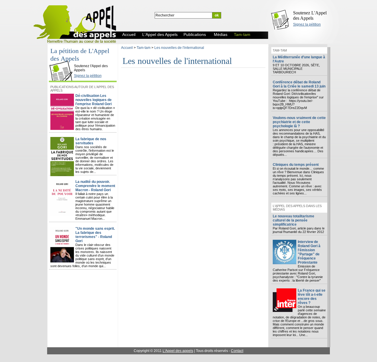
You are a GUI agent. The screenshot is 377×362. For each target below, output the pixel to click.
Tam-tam (144, 48)
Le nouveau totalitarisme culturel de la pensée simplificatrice (293, 220)
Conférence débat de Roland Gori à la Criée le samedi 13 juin (299, 84)
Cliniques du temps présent (296, 165)
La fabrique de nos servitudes (90, 141)
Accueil (127, 48)
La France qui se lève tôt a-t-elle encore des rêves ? (311, 296)
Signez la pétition (307, 24)
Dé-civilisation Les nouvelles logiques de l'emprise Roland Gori (93, 100)
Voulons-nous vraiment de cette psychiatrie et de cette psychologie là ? (299, 122)
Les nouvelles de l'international (179, 48)
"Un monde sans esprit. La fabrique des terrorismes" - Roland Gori (95, 235)
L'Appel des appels (178, 351)
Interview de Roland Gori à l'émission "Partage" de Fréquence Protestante (309, 252)
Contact (237, 351)
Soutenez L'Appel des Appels (310, 15)
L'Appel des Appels (62, 61)
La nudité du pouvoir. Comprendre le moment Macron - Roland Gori (95, 186)
